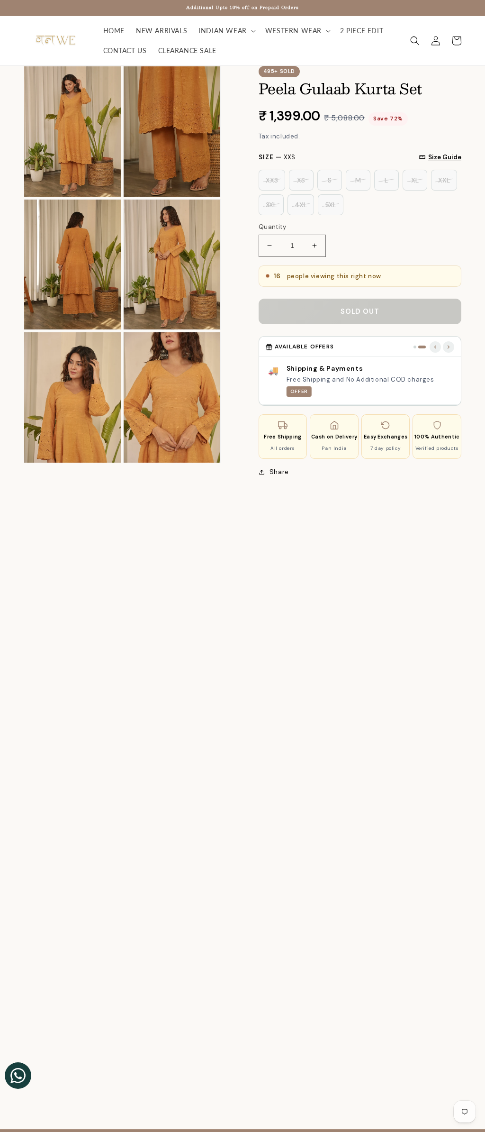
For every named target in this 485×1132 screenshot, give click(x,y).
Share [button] (279, 471)
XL (415, 180)
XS (301, 180)
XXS (272, 180)
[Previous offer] (435, 347)
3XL (271, 205)
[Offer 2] (422, 347)
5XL (330, 205)
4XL (301, 205)
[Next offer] (448, 347)
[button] (226, 31)
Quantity (272, 227)
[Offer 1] (414, 347)
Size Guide (444, 157)
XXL (444, 180)
